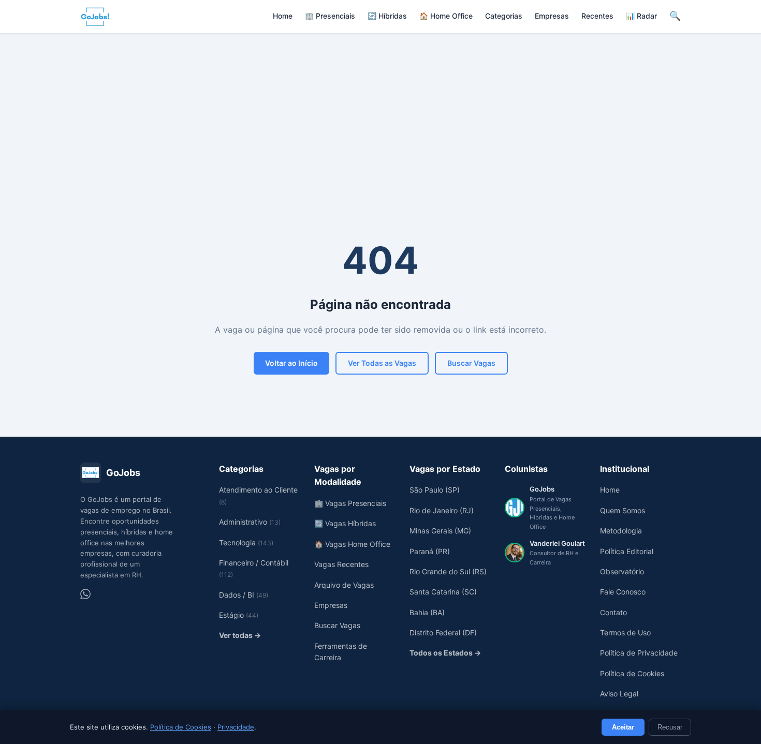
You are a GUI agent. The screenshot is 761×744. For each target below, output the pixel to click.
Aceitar (623, 727)
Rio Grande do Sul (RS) (448, 571)
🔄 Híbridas (387, 15)
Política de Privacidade (639, 652)
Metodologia (621, 530)
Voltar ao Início (291, 363)
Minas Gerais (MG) (440, 530)
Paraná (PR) (429, 551)
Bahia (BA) (427, 612)
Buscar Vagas (471, 363)
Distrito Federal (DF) (443, 632)
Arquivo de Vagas (344, 585)
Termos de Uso (625, 632)
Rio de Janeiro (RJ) (441, 510)
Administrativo (250, 521)
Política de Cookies (180, 727)
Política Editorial (626, 551)
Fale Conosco (623, 591)
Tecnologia (246, 542)
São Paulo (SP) (434, 489)
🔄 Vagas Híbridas (345, 523)
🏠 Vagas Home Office (352, 544)
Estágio (238, 615)
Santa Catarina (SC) (443, 591)
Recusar (669, 727)
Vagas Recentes (341, 564)
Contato (613, 612)
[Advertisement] (380, 111)
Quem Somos (622, 510)
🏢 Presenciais (330, 15)
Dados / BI (243, 594)
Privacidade (235, 727)
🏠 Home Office (446, 15)
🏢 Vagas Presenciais (350, 503)
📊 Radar (641, 15)
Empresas (552, 15)
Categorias (503, 15)
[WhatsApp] (85, 594)
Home (282, 15)
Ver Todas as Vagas (382, 363)
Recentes (597, 15)
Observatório (622, 571)
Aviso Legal (619, 693)
